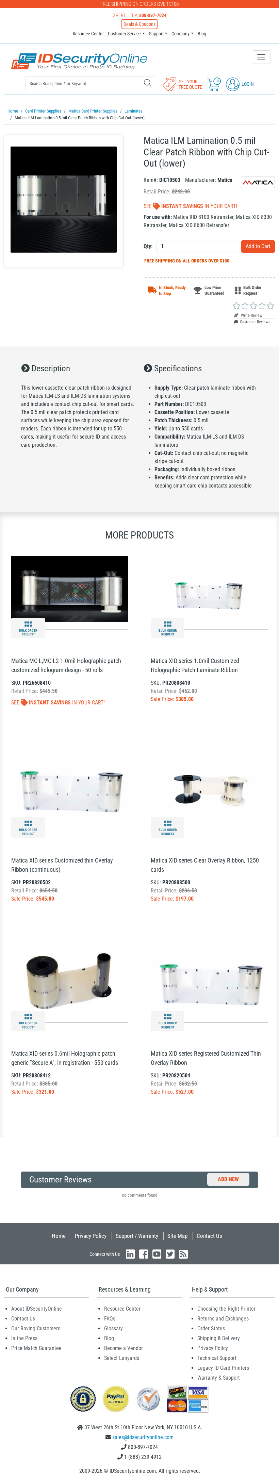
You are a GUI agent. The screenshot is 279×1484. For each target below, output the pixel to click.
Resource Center (88, 33)
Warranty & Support (218, 1378)
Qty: (148, 246)
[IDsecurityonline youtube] (157, 1254)
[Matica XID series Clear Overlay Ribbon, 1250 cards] (209, 788)
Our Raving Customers (35, 1328)
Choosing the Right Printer (226, 1309)
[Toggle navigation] (261, 57)
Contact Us (209, 1235)
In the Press (24, 1338)
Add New (228, 1179)
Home (59, 1235)
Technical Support (216, 1358)
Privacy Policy (90, 1235)
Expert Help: (138, 15)
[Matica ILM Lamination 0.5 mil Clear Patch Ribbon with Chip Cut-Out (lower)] (63, 201)
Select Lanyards (121, 1358)
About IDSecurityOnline (36, 1309)
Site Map (177, 1235)
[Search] (147, 83)
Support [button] (156, 33)
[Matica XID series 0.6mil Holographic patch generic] (69, 981)
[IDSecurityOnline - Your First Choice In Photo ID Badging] (79, 61)
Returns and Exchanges (223, 1318)
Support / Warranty (137, 1235)
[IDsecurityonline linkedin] (130, 1254)
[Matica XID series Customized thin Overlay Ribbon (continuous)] (69, 788)
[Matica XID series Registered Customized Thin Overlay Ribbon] (209, 981)
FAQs (109, 1318)
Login (247, 84)
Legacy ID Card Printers (223, 1368)
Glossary (113, 1328)
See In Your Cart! (190, 206)
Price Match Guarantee (36, 1348)
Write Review (251, 315)
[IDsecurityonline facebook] (143, 1254)
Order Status (211, 1328)
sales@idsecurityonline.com (143, 1437)
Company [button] (180, 33)
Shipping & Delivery (218, 1338)
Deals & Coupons (139, 24)
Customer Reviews (255, 322)
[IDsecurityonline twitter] (170, 1254)
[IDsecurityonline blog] (183, 1254)
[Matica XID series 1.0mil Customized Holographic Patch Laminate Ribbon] (209, 588)
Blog (202, 33)
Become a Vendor (123, 1348)
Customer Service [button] (124, 33)
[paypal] (83, 1398)
